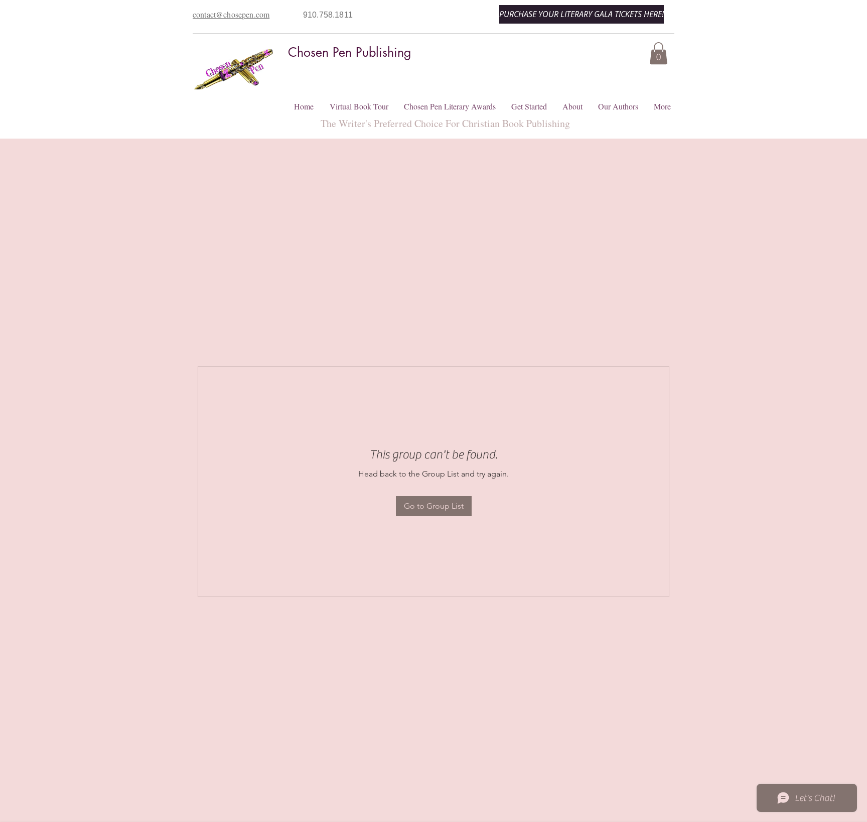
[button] (658, 53)
